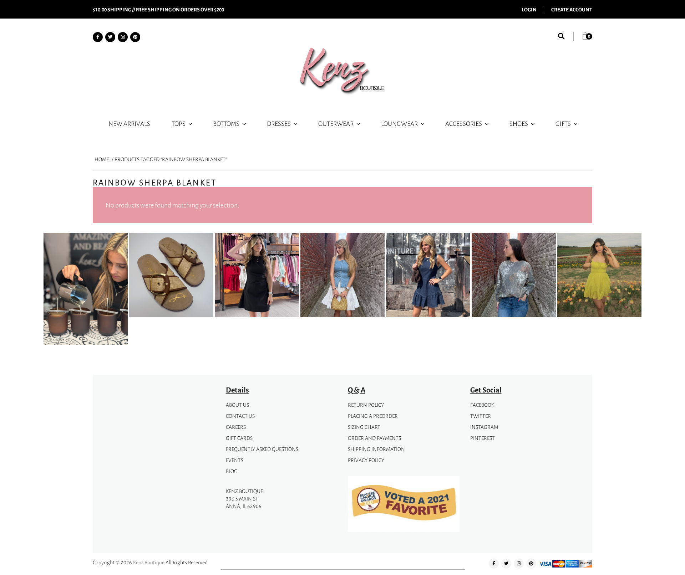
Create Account (571, 9)
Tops (179, 123)
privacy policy (366, 460)
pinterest (482, 438)
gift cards (239, 438)
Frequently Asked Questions (262, 449)
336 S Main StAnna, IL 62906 (244, 502)
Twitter (480, 415)
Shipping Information (376, 449)
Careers (236, 426)
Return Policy (366, 404)
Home (102, 159)
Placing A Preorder (373, 415)
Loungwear (399, 123)
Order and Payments (374, 438)
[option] (86, 290)
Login (529, 9)
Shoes (518, 123)
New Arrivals (129, 123)
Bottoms (226, 123)
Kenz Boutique (148, 562)
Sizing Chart (364, 426)
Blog (232, 471)
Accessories (463, 123)
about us (237, 404)
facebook (482, 404)
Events (234, 460)
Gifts (563, 123)
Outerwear (336, 123)
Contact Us (240, 415)
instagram (484, 426)
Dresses (279, 123)
